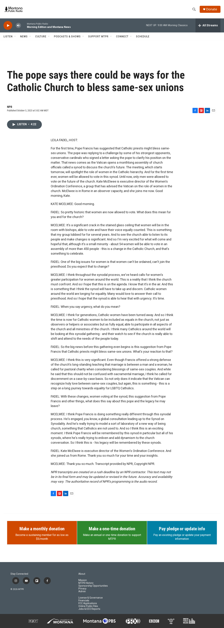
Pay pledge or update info (182, 528)
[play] (8, 25)
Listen (8, 36)
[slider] (23, 25)
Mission (82, 580)
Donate (211, 9)
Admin (82, 591)
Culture (40, 36)
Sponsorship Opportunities (93, 586)
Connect (122, 36)
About (81, 574)
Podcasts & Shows (67, 36)
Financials (83, 600)
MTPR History (85, 583)
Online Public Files (88, 606)
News (24, 36)
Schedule (142, 36)
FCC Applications (87, 603)
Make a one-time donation (112, 528)
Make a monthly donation (42, 528)
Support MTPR (98, 36)
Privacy (82, 588)
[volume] (18, 25)
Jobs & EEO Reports (89, 609)
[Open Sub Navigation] (15, 36)
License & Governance (90, 597)
